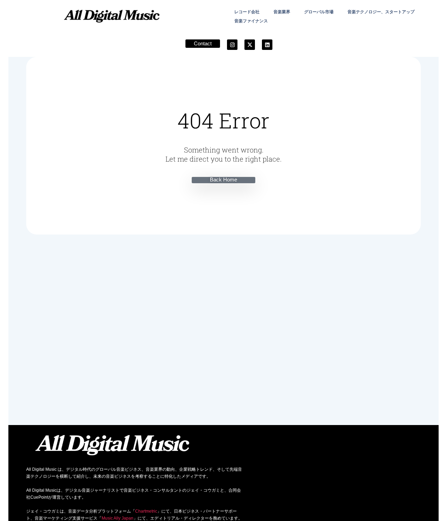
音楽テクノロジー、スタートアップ (381, 11)
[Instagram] (232, 44)
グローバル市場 (319, 11)
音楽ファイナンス (251, 20)
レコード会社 (246, 11)
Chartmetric (146, 511)
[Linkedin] (267, 44)
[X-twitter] (249, 44)
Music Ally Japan (117, 518)
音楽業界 (281, 11)
